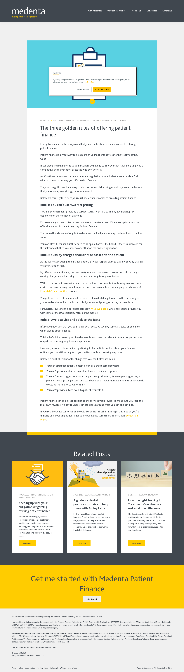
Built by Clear (167, 668)
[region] (93, 81)
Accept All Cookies (102, 89)
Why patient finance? (116, 10)
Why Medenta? (95, 10)
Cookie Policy (89, 82)
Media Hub (136, 10)
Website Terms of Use (68, 668)
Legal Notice (30, 668)
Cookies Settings (82, 89)
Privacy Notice (17, 668)
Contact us (167, 10)
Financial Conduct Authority (55, 291)
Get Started (92, 599)
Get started (152, 10)
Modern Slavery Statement (47, 668)
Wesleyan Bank (99, 308)
